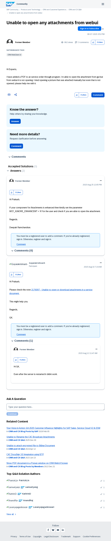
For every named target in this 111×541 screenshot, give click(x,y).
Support (76, 536)
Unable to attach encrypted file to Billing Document (30, 445)
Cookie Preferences (91, 536)
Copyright (37, 536)
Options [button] (103, 29)
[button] (93, 42)
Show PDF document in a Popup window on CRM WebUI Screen (37, 463)
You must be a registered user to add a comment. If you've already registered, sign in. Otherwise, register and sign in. (53, 237)
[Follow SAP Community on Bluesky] (53, 530)
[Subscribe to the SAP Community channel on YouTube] (58, 530)
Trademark (66, 536)
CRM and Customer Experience (54, 10)
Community (22, 4)
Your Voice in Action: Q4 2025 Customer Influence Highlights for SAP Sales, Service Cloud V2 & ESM (53, 428)
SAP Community (12, 10)
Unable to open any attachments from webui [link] (25, 13)
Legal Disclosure (51, 536)
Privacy (14, 536)
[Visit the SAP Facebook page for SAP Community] (48, 530)
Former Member (22, 42)
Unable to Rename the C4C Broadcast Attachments (30, 437)
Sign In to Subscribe (89, 28)
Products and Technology (30, 10)
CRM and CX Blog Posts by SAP (23, 431)
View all (10, 514)
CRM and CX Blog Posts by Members (26, 466)
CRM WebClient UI (14, 55)
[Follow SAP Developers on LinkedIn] (63, 530)
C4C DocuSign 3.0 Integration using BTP (25, 454)
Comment (98, 95)
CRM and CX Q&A (74, 10)
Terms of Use (25, 536)
